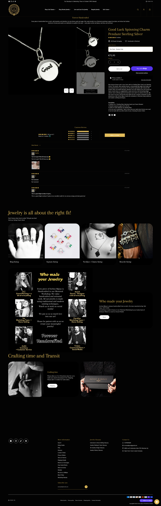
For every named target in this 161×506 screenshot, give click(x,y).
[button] (149, 9)
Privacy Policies (62, 455)
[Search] (138, 9)
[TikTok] (13, 1)
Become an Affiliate (63, 472)
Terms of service (78, 500)
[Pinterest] (15, 1)
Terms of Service (62, 457)
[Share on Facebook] (109, 115)
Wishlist (60, 470)
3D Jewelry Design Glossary (97, 447)
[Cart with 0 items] (149, 9)
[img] (35, 150)
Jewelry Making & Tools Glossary (98, 445)
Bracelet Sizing (125, 262)
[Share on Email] (114, 115)
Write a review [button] (114, 135)
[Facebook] (9, 1)
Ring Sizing (14, 262)
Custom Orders (62, 452)
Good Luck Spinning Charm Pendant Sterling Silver (129, 31)
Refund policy (63, 500)
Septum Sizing (52, 262)
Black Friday (61, 475)
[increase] (118, 62)
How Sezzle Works (62, 465)
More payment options (142, 73)
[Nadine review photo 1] (36, 165)
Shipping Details (62, 460)
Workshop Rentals (62, 477)
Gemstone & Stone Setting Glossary (99, 442)
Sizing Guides (61, 445)
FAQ (59, 447)
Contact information (96, 500)
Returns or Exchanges (63, 462)
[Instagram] (11, 1)
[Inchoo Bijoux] (14, 9)
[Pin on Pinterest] (112, 115)
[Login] (143, 9)
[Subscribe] (86, 486)
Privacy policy (71, 500)
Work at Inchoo (62, 467)
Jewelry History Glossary (96, 450)
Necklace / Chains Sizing (92, 262)
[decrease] (110, 62)
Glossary (60, 450)
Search (59, 442)
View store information (146, 79)
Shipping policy (87, 500)
